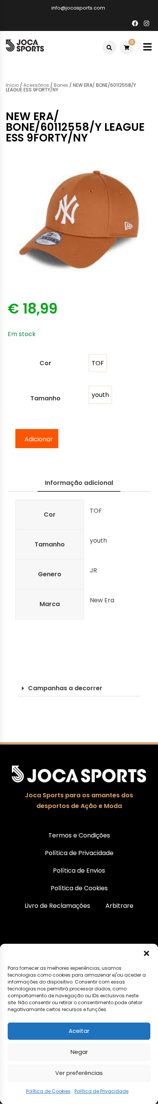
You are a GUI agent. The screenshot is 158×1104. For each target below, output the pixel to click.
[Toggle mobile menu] (147, 47)
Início (12, 85)
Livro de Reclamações (57, 905)
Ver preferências (79, 1073)
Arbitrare (119, 905)
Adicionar (39, 439)
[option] (98, 363)
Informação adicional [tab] (79, 482)
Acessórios (36, 85)
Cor (45, 363)
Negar (79, 1052)
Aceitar (79, 1031)
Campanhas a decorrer (65, 688)
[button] (146, 953)
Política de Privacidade (101, 1091)
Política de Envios (79, 870)
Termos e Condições (79, 835)
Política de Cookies (48, 1091)
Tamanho (45, 398)
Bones (61, 85)
